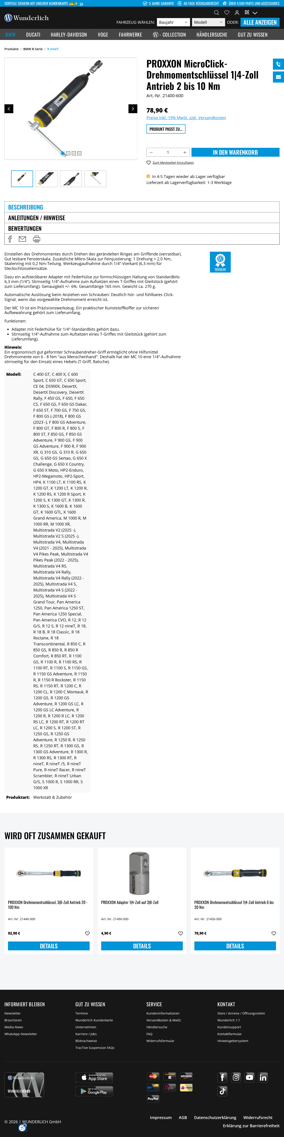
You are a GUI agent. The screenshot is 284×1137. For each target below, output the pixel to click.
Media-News (13, 1027)
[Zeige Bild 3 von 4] (73, 153)
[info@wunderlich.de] (278, 77)
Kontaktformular (229, 1034)
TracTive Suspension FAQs (94, 1048)
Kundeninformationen (162, 1013)
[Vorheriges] (8, 108)
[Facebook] (222, 1077)
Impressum (161, 1117)
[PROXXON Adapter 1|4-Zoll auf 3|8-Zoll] (142, 873)
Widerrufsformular (160, 1041)
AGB (183, 1117)
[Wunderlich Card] (24, 1084)
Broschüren (13, 1020)
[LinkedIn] (263, 1077)
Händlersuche (156, 1027)
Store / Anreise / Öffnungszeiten (241, 1013)
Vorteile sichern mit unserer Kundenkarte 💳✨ (41, 3)
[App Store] (94, 1077)
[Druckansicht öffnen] (36, 239)
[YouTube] (249, 1077)
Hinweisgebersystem (232, 1041)
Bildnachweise (86, 1041)
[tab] (142, 207)
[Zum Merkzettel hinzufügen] (87, 933)
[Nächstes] (132, 108)
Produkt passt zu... (166, 129)
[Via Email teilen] (22, 239)
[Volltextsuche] (216, 12)
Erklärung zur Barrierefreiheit (251, 1125)
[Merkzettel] (227, 12)
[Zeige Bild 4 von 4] (79, 153)
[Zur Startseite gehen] (26, 17)
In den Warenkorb (235, 152)
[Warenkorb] (277, 12)
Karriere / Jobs (86, 1034)
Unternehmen (85, 1027)
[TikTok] (222, 1091)
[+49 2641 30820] (278, 64)
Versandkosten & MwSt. (163, 1020)
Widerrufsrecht (257, 1117)
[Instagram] (236, 1077)
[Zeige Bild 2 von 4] (68, 153)
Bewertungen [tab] (24, 228)
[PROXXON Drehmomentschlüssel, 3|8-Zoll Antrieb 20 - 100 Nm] (49, 873)
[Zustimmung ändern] (23, 1127)
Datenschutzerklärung (215, 1117)
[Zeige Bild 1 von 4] (62, 153)
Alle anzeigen (260, 22)
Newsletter (12, 1013)
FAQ (149, 1034)
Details (49, 945)
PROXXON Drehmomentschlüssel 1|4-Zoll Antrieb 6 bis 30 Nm (234, 905)
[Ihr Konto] (237, 12)
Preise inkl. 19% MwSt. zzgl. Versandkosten (186, 117)
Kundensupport (229, 1027)
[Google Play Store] (94, 1091)
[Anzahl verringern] (151, 152)
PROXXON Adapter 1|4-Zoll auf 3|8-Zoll (129, 902)
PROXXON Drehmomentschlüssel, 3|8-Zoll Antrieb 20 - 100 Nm (48, 905)
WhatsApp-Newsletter (20, 1034)
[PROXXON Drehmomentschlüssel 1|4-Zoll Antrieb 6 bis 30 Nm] (235, 873)
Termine (81, 1013)
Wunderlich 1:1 (228, 1020)
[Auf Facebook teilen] (10, 239)
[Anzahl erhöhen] (185, 152)
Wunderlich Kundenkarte (94, 1020)
